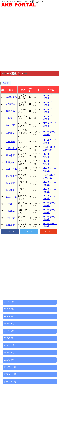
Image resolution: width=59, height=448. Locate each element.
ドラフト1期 (10, 367)
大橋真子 (10, 141)
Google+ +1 (48, 231)
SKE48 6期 (9, 338)
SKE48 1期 (9, 302)
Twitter (29, 231)
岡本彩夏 (10, 155)
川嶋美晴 (10, 162)
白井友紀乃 (11, 169)
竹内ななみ (11, 197)
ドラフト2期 (10, 374)
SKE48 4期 (9, 324)
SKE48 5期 (9, 331)
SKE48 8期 (9, 352)
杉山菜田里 (11, 176)
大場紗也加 (11, 148)
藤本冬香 (10, 225)
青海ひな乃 (11, 97)
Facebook (10, 231)
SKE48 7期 (9, 345)
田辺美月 (10, 204)
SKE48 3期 (9, 316)
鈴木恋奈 (10, 190)
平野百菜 (10, 218)
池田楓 (9, 118)
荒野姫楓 (10, 111)
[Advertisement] (29, 38)
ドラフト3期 (10, 381)
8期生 (6, 83)
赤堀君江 (10, 104)
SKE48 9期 (9, 360)
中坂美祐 (10, 211)
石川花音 (10, 125)
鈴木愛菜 (10, 183)
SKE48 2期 (9, 309)
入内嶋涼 (10, 133)
